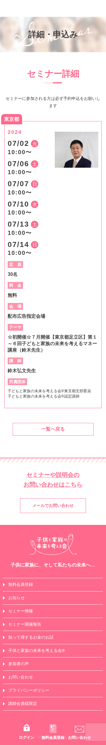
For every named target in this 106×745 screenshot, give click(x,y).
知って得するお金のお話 (31, 637)
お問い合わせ (20, 677)
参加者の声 (18, 663)
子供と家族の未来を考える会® (36, 650)
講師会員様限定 (22, 703)
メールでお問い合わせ (53, 505)
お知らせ (16, 597)
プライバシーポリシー (28, 690)
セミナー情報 (20, 611)
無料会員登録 (20, 584)
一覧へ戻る (53, 428)
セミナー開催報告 (24, 624)
